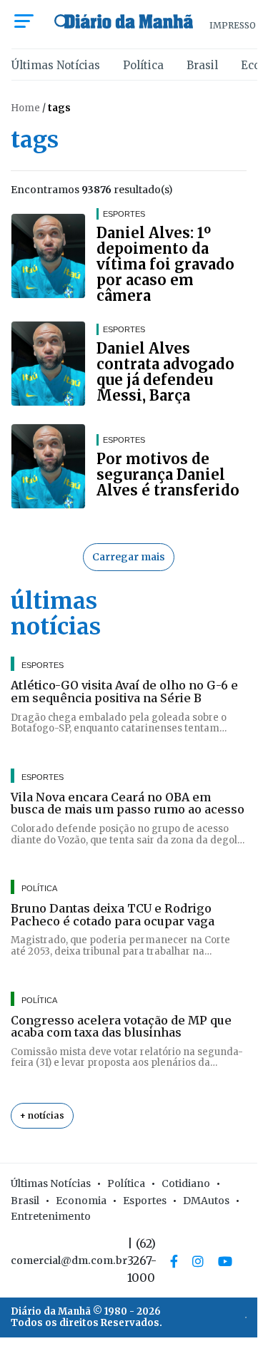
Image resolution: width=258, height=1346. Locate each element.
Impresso (232, 25)
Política (143, 65)
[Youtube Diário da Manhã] (225, 1261)
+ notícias (42, 1115)
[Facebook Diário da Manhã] (174, 1261)
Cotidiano (186, 1183)
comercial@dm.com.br (69, 1260)
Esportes (145, 1200)
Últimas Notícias (55, 65)
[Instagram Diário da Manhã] (198, 1261)
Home (25, 108)
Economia (81, 1200)
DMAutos (206, 1200)
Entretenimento (51, 1216)
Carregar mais (128, 556)
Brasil (202, 65)
